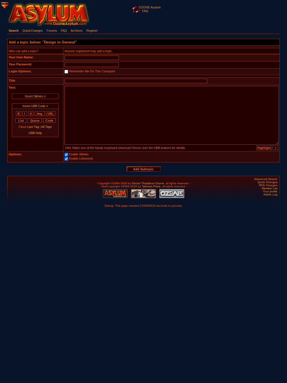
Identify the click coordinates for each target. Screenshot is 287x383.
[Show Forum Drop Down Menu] (4, 4)
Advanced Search (265, 179)
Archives (77, 30)
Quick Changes (267, 182)
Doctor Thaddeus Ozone (148, 183)
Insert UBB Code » (35, 106)
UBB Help (35, 133)
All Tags (46, 126)
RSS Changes (268, 185)
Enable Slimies (79, 154)
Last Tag (33, 126)
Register (92, 30)
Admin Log (270, 194)
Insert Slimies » (35, 96)
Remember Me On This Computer (92, 71)
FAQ (145, 11)
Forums (52, 30)
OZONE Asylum (150, 7)
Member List (269, 188)
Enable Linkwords (81, 158)
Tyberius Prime (151, 186)
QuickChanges (32, 30)
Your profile (270, 191)
